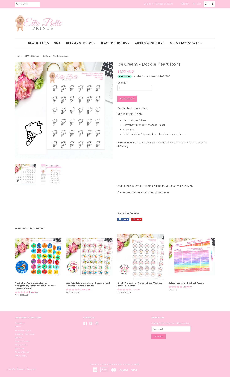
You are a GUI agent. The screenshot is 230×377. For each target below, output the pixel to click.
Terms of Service (22, 341)
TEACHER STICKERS (114, 43)
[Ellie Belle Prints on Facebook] (85, 324)
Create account (164, 3)
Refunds (18, 337)
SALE (57, 43)
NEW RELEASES (38, 43)
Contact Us (20, 323)
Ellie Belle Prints (114, 364)
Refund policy (21, 356)
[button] (22, 292)
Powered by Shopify (131, 364)
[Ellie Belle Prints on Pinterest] (90, 324)
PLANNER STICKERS (79, 43)
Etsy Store (19, 348)
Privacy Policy (21, 345)
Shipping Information (25, 334)
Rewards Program (23, 330)
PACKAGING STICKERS (149, 43)
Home (17, 56)
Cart (199, 3)
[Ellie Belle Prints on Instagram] (96, 324)
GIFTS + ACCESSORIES (185, 43)
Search (18, 326)
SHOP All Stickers (31, 56)
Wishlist (185, 3)
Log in (147, 3)
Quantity (122, 82)
